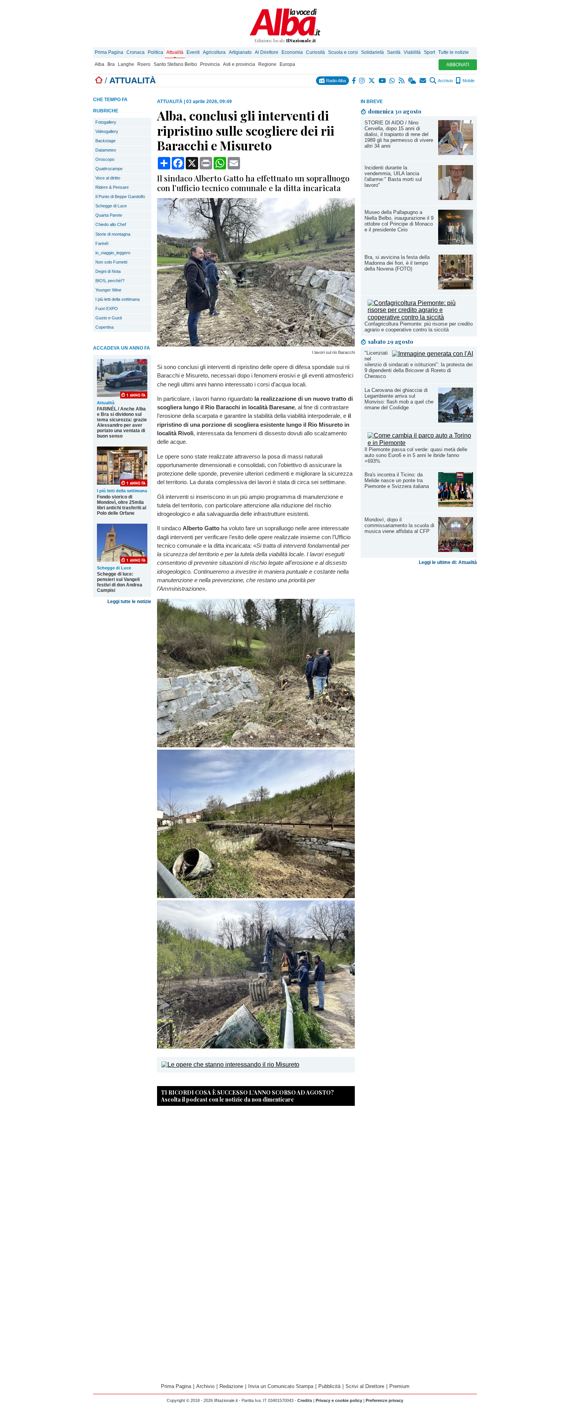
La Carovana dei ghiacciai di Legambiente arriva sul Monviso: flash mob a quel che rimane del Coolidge (399, 398)
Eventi (193, 52)
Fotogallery (105, 122)
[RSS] (402, 80)
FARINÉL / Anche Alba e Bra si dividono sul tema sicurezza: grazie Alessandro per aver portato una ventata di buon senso (122, 422)
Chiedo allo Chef (110, 224)
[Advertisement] (419, 629)
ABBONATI (457, 64)
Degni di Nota (108, 271)
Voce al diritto (107, 178)
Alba (99, 64)
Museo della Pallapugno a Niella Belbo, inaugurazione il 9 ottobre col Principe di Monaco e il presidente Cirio (399, 221)
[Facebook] (354, 80)
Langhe (126, 64)
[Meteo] (412, 80)
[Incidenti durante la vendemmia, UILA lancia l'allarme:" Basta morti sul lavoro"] (455, 198)
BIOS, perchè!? (109, 280)
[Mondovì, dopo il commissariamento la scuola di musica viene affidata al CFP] (455, 550)
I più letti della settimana (117, 299)
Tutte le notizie (453, 52)
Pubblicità (329, 1386)
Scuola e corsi (343, 52)
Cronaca (135, 52)
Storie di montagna (112, 234)
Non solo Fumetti (111, 262)
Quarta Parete (108, 215)
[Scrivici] (423, 80)
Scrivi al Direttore (364, 1386)
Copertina (104, 327)
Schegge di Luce (111, 205)
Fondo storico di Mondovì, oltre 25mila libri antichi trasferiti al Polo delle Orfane (121, 505)
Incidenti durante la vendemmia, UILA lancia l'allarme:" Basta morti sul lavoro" (393, 176)
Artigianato (240, 52)
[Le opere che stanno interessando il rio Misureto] (230, 1064)
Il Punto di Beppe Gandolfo (120, 196)
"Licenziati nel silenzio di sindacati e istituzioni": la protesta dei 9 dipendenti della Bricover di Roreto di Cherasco (418, 364)
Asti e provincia (239, 64)
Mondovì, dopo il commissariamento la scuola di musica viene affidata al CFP (399, 525)
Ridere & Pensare (112, 187)
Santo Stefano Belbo (175, 64)
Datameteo (105, 150)
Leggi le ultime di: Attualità (448, 562)
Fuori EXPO (106, 308)
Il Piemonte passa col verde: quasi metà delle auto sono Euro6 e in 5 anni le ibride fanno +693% (415, 455)
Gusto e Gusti (108, 318)
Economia (292, 52)
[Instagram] (362, 80)
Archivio (445, 80)
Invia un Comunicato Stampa (280, 1386)
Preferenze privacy (384, 1400)
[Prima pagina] (98, 80)
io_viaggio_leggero (112, 252)
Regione (267, 64)
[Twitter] (372, 80)
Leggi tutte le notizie (129, 601)
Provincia (210, 64)
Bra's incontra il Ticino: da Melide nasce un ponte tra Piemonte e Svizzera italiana (396, 480)
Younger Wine (108, 290)
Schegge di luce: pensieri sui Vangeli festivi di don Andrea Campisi (119, 582)
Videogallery (106, 131)
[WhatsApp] (392, 80)
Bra (111, 64)
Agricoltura (214, 52)
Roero (143, 64)
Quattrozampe (109, 168)
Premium (399, 1386)
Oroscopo (104, 159)
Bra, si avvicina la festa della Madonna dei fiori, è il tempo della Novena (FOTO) (397, 263)
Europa (287, 64)
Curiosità (315, 52)
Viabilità (412, 52)
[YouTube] (382, 80)
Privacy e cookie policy (339, 1400)
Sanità (394, 52)
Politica (155, 52)
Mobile (468, 80)
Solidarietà (372, 52)
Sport (429, 52)
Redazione (231, 1386)
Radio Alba (335, 80)
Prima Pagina (109, 52)
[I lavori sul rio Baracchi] (256, 344)
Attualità (174, 52)
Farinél (101, 243)
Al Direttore (266, 52)
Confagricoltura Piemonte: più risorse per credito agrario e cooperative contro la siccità (418, 327)
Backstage (105, 140)
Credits (304, 1400)
